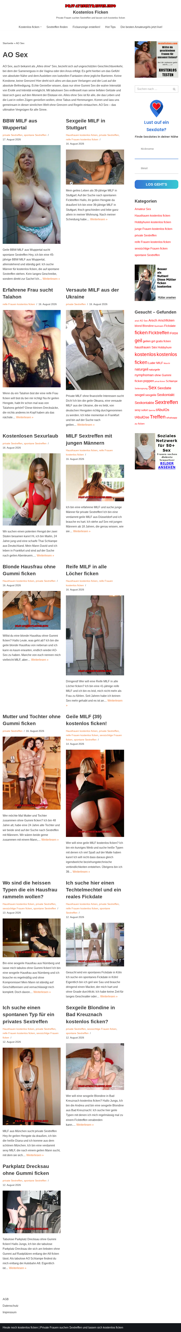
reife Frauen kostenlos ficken (82, 139)
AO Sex (144, 321)
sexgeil (140, 395)
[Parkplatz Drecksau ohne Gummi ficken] (32, 1212)
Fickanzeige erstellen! (86, 26)
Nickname (147, 149)
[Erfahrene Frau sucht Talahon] (32, 348)
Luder (152, 363)
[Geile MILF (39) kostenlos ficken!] (95, 793)
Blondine (148, 325)
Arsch (152, 320)
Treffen (158, 417)
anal (137, 321)
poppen (148, 381)
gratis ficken (163, 341)
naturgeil (141, 369)
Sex (152, 387)
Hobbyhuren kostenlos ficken (153, 222)
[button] (41, 26)
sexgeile (150, 395)
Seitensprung (141, 388)
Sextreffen (166, 402)
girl (153, 341)
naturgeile (154, 369)
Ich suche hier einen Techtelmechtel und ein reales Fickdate (93, 889)
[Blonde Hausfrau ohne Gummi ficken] (32, 610)
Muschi (167, 363)
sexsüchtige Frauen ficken (17, 908)
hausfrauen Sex (146, 347)
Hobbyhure (165, 347)
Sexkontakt (165, 395)
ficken (141, 332)
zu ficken (140, 423)
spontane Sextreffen (35, 135)
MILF (159, 363)
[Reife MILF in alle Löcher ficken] (95, 635)
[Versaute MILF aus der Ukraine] (95, 350)
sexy (138, 410)
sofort (144, 410)
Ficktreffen (158, 332)
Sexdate (164, 388)
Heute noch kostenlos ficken (20, 1327)
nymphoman (144, 375)
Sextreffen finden (57, 26)
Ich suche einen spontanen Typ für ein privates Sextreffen (28, 1014)
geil (138, 340)
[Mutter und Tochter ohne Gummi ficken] (32, 773)
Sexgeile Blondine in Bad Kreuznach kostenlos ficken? (90, 1014)
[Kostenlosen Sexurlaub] (32, 489)
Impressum (9, 1312)
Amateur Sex (143, 209)
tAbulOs (162, 410)
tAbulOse (142, 417)
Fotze (174, 333)
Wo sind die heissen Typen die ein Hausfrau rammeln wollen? (30, 889)
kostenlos (145, 354)
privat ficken (160, 381)
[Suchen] (174, 89)
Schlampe (171, 381)
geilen (147, 341)
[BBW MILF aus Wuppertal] (32, 194)
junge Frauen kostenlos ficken (153, 228)
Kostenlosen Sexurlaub (30, 436)
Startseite (8, 43)
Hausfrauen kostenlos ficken (82, 135)
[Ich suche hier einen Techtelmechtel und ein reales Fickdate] (95, 944)
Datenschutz (10, 1305)
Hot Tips (110, 26)
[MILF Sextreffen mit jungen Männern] (95, 483)
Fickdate (170, 325)
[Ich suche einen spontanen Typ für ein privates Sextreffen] (32, 1086)
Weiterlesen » (51, 278)
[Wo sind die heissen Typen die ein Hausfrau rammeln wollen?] (32, 937)
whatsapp (171, 417)
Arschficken (166, 320)
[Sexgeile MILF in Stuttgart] (95, 167)
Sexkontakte (144, 403)
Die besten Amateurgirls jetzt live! (141, 26)
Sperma (151, 410)
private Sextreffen (12, 135)
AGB (6, 1299)
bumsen (159, 326)
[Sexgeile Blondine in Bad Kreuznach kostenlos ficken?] (95, 1066)
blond (138, 325)
